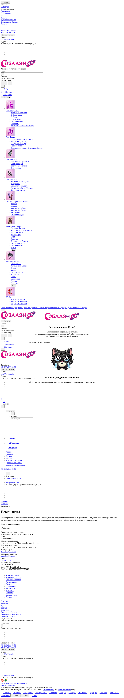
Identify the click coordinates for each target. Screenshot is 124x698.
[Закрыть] (30, 386)
